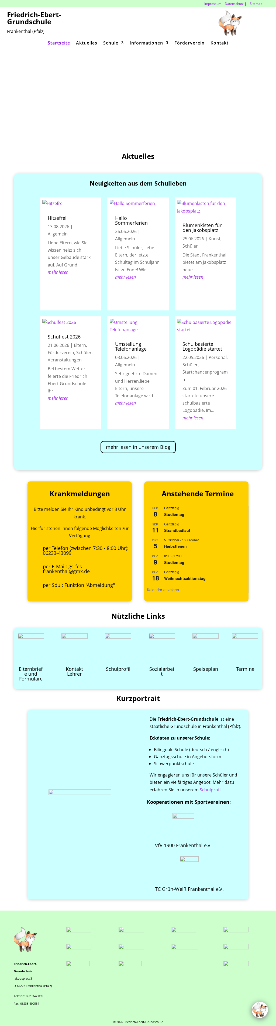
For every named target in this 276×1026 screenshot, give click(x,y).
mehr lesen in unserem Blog (138, 447)
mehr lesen (58, 272)
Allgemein (58, 234)
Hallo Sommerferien (131, 220)
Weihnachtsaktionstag (185, 578)
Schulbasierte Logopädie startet (202, 346)
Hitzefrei (57, 218)
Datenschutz (234, 3)
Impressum (212, 3)
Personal (218, 357)
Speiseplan (205, 669)
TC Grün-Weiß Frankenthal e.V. (189, 889)
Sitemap (256, 3)
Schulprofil (118, 669)
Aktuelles (86, 43)
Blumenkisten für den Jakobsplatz (202, 227)
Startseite (59, 43)
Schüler (84, 352)
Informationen (146, 43)
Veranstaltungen (65, 360)
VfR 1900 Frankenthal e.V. (183, 845)
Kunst (214, 239)
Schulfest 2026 (64, 336)
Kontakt (220, 43)
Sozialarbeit (161, 671)
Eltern (80, 345)
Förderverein (189, 43)
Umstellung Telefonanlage (131, 346)
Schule (110, 43)
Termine (245, 669)
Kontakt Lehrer (74, 671)
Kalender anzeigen (163, 589)
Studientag (174, 514)
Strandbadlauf (177, 530)
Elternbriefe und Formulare (31, 674)
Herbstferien (175, 546)
